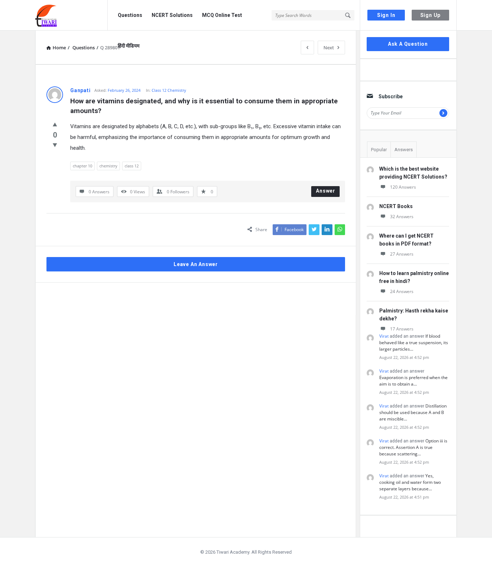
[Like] (55, 124)
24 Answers (401, 291)
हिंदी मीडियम (128, 46)
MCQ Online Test (222, 15)
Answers (403, 149)
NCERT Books (396, 206)
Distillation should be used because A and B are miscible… (413, 412)
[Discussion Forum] (71, 15)
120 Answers (403, 187)
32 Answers (401, 216)
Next (328, 47)
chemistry (108, 165)
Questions (130, 15)
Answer (325, 191)
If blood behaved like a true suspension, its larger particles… (413, 342)
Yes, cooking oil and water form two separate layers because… (410, 482)
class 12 (132, 165)
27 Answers (401, 254)
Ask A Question (408, 44)
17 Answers (401, 329)
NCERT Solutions (172, 15)
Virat (384, 336)
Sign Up (430, 15)
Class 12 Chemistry (169, 90)
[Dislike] (55, 144)
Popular (379, 149)
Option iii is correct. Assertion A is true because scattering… (413, 447)
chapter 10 (82, 165)
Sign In (386, 15)
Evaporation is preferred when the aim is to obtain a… (413, 380)
